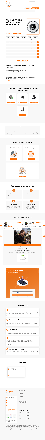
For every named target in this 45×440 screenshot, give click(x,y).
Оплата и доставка (22, 391)
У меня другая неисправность (22, 60)
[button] (1, 225)
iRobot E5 (28, 415)
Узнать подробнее (22, 176)
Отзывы (29, 37)
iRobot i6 (20, 418)
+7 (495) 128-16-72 (10, 5)
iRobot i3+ (28, 418)
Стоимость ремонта (22, 390)
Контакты (21, 393)
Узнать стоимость (17, 33)
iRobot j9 (20, 412)
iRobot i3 (20, 415)
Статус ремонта (28, 8)
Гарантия (8, 37)
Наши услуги (21, 399)
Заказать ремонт (11, 102)
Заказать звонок (35, 8)
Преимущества (23, 37)
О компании (21, 396)
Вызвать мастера (23, 244)
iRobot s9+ (28, 413)
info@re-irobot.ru (10, 400)
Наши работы (35, 37)
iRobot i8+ (21, 413)
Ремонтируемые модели (23, 398)
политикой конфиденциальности (28, 296)
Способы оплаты (22, 403)
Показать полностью (9, 80)
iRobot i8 (27, 412)
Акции (18, 37)
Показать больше (22, 118)
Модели (13, 37)
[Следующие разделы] (39, 37)
